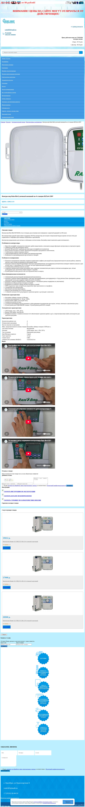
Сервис (48, 8)
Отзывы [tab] (6, 222)
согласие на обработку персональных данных (42, 801)
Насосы (4, 86)
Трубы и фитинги (6, 98)
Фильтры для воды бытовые (9, 71)
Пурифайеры (5, 61)
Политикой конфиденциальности (56, 485)
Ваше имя (3, 642)
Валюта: (5, 12)
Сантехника (5, 68)
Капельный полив (6, 114)
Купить (5, 214)
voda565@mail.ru (10, 30)
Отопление (4, 83)
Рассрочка (21, 8)
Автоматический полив (8, 117)
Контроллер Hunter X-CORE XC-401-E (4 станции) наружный (20, 581)
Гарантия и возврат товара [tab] (12, 225)
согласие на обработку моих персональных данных (22, 485)
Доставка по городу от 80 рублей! (18, 2)
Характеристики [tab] (9, 219)
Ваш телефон (20, 642)
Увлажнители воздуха (7, 80)
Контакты (71, 8)
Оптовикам (12, 8)
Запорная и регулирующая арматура (11, 101)
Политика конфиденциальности (10, 798)
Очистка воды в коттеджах (8, 77)
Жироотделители (6, 105)
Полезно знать (39, 8)
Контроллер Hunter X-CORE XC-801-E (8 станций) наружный (20, 620)
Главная (4, 8)
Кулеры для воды (6, 58)
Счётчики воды (6, 108)
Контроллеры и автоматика (34, 122)
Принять (68, 802)
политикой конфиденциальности (49, 803)
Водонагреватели (6, 95)
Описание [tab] (7, 218)
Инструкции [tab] (8, 224)
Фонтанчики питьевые (7, 64)
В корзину (7, 548)
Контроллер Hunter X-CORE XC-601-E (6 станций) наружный (20, 541)
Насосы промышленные (8, 89)
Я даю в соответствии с (35, 485)
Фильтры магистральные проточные (11, 74)
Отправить (69, 485)
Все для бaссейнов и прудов (9, 92)
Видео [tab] (6, 221)
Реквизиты (29, 8)
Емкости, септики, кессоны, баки (10, 111)
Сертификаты (56, 8)
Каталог (8, 122)
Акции (64, 8)
